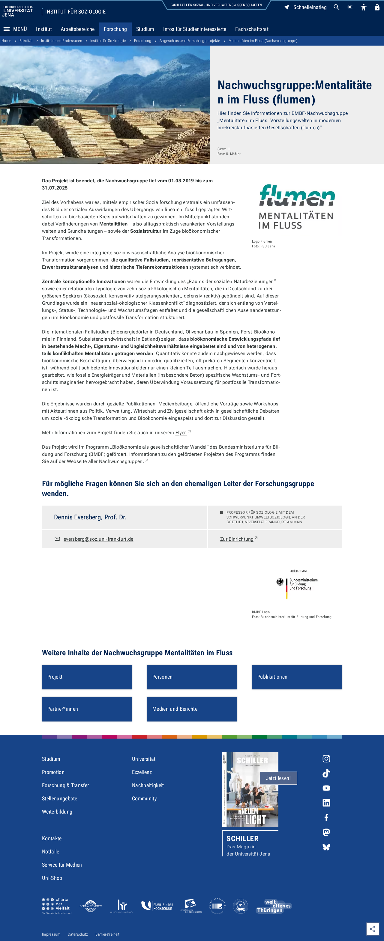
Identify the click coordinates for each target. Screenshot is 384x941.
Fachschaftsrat (251, 29)
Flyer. (184, 432)
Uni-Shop (52, 878)
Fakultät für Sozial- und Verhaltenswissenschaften (216, 5)
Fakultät (26, 40)
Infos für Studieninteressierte (194, 29)
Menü (20, 29)
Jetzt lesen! (278, 778)
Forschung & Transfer (65, 785)
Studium (145, 29)
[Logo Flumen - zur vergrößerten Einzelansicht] (297, 206)
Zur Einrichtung (239, 539)
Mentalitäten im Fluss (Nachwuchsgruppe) (263, 40)
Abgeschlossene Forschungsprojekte (190, 40)
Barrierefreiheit (107, 934)
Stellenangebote (59, 798)
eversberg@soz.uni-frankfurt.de (99, 539)
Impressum (51, 934)
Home (6, 40)
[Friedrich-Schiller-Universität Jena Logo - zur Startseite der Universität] (17, 11)
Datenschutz (78, 934)
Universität (144, 759)
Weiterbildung (57, 811)
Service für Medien (62, 865)
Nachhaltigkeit (148, 785)
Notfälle (50, 851)
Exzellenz (142, 772)
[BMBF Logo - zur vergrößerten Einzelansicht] (297, 584)
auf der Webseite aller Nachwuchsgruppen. (99, 461)
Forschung (115, 29)
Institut (44, 29)
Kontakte (52, 838)
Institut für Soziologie (75, 12)
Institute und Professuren (61, 40)
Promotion (53, 772)
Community (144, 798)
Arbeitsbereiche (78, 29)
